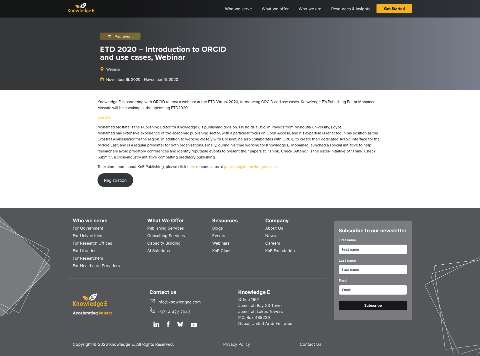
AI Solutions (158, 250)
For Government (88, 228)
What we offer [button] (275, 8)
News (270, 235)
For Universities (87, 235)
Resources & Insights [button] (350, 8)
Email (343, 280)
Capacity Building (163, 243)
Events (218, 235)
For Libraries (84, 250)
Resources (225, 221)
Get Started (394, 9)
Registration (115, 180)
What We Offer (165, 221)
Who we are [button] (310, 8)
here (191, 166)
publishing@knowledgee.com (250, 166)
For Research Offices (92, 243)
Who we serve (90, 221)
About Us (274, 228)
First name (347, 240)
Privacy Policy (236, 344)
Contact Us (310, 344)
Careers (272, 243)
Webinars (221, 243)
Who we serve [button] (238, 8)
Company (277, 221)
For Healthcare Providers (96, 265)
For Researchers (88, 258)
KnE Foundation (280, 250)
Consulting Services (166, 235)
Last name (347, 260)
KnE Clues (221, 250)
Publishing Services (165, 228)
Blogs (217, 228)
